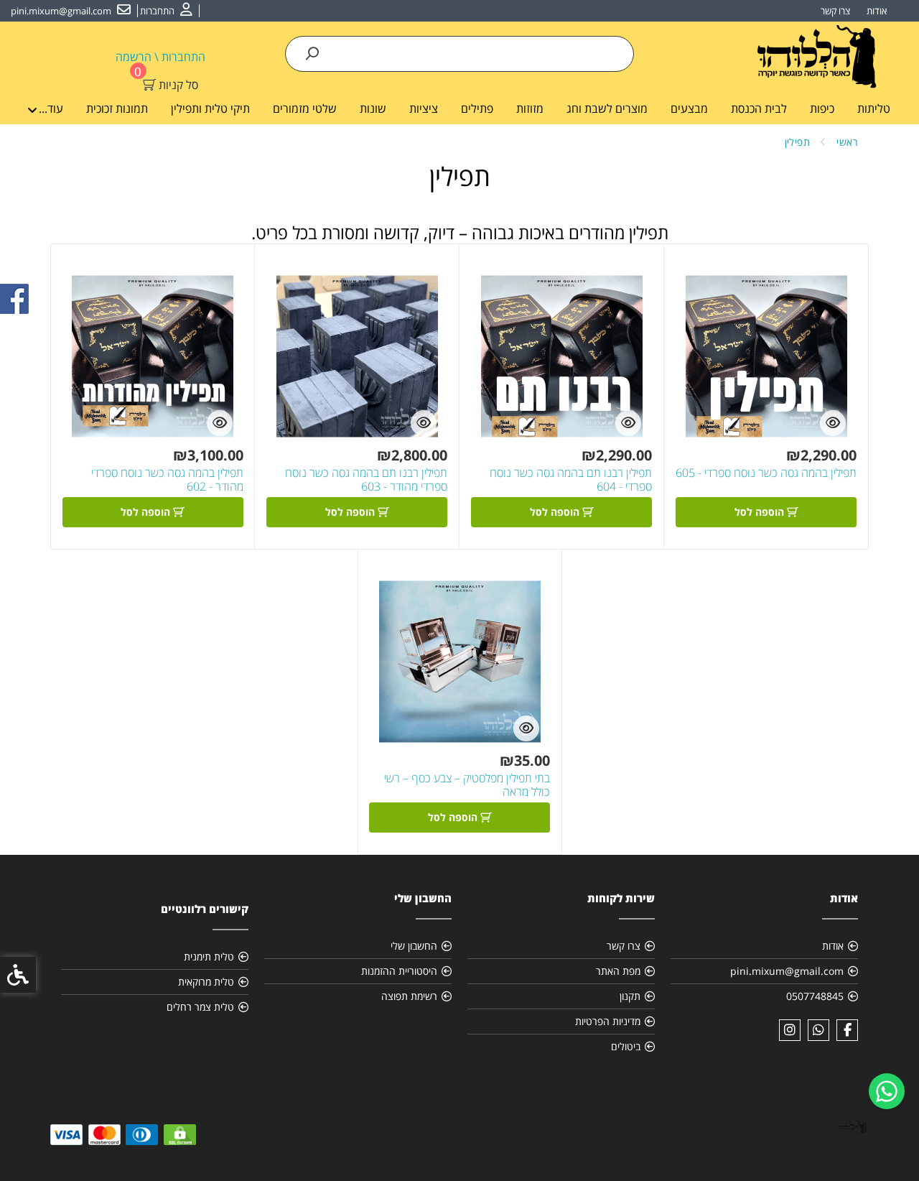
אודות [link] (877, 10)
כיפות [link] (822, 108)
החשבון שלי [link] (414, 946)
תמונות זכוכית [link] (117, 108)
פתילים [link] (477, 108)
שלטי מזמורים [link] (305, 108)
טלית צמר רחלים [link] (200, 1007)
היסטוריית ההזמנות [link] (399, 971)
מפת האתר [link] (618, 971)
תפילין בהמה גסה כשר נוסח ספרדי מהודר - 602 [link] (167, 480)
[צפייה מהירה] (833, 423)
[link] (887, 1091)
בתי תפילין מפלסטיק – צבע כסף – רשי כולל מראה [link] (467, 785)
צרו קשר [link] (835, 10)
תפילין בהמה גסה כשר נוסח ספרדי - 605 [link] (766, 473)
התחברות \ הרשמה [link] (160, 57)
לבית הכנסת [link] (759, 108)
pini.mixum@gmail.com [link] (787, 971)
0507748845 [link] (815, 996)
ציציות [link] (423, 108)
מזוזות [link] (530, 108)
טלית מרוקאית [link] (206, 981)
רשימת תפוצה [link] (409, 996)
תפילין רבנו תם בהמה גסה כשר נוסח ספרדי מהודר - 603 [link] (366, 480)
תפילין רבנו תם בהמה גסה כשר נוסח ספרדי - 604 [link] (571, 480)
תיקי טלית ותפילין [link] (210, 108)
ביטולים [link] (625, 1046)
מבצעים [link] (689, 108)
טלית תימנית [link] (209, 956)
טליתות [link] (873, 108)
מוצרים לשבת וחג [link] (607, 108)
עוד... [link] (51, 108)
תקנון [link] (630, 996)
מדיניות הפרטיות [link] (607, 1021)
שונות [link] (373, 108)
